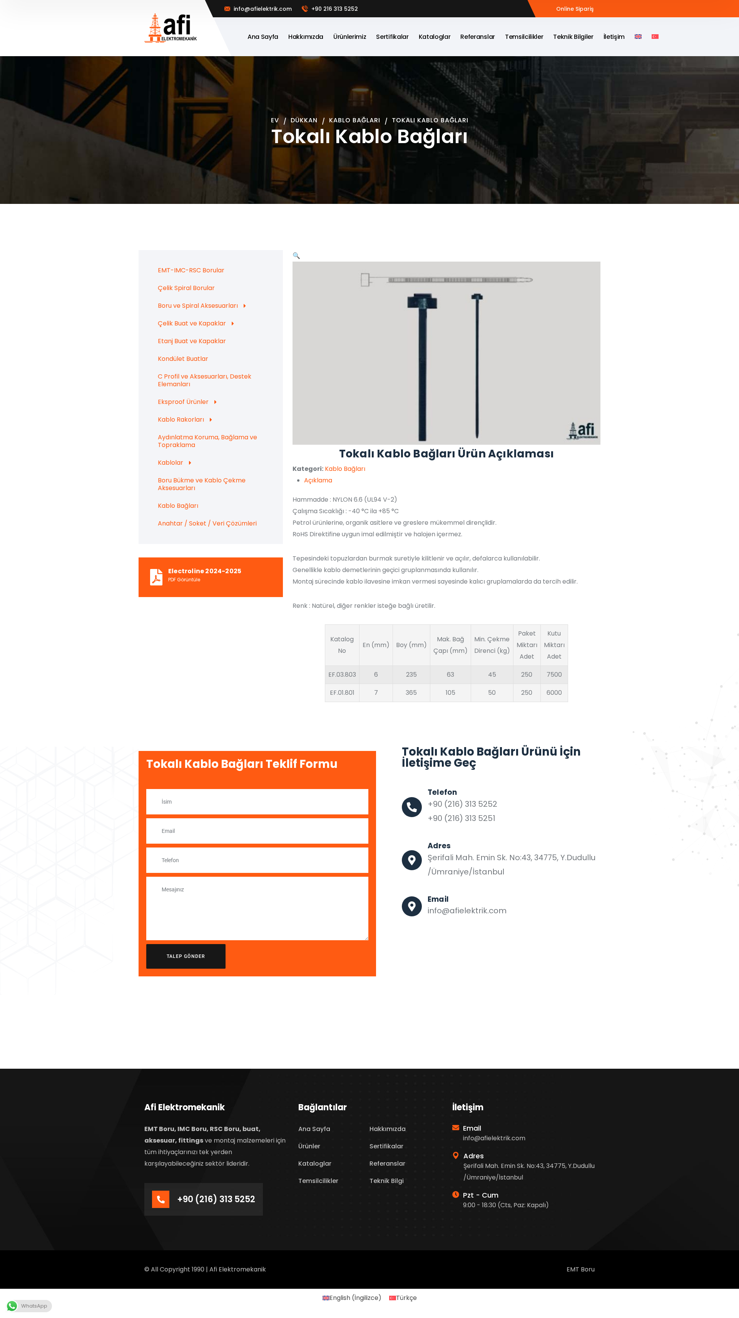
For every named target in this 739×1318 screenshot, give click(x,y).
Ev (275, 120)
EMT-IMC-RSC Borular (191, 270)
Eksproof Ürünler (183, 401)
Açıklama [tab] (318, 480)
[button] (296, 255)
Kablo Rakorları (181, 419)
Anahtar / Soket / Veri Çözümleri (207, 523)
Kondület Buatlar (183, 358)
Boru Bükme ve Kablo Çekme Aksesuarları (202, 484)
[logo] (170, 27)
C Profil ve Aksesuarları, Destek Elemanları (204, 380)
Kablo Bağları (354, 120)
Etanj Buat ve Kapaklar (192, 341)
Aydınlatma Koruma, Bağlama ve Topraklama (207, 441)
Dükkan (304, 120)
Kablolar (170, 462)
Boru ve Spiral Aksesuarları (198, 305)
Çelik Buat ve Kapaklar (192, 323)
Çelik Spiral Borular (186, 288)
